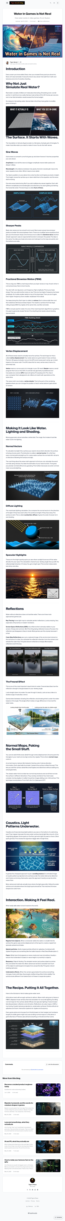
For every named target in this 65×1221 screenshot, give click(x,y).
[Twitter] (27, 1190)
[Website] (35, 1190)
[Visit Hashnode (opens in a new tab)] (32, 1213)
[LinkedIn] (20, 62)
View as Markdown (44, 21)
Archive (28, 1201)
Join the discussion (53, 1064)
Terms (37, 1201)
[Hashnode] (37, 1190)
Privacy (33, 1201)
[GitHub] (30, 1190)
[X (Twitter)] (19, 62)
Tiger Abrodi (14, 62)
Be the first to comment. (37, 1070)
